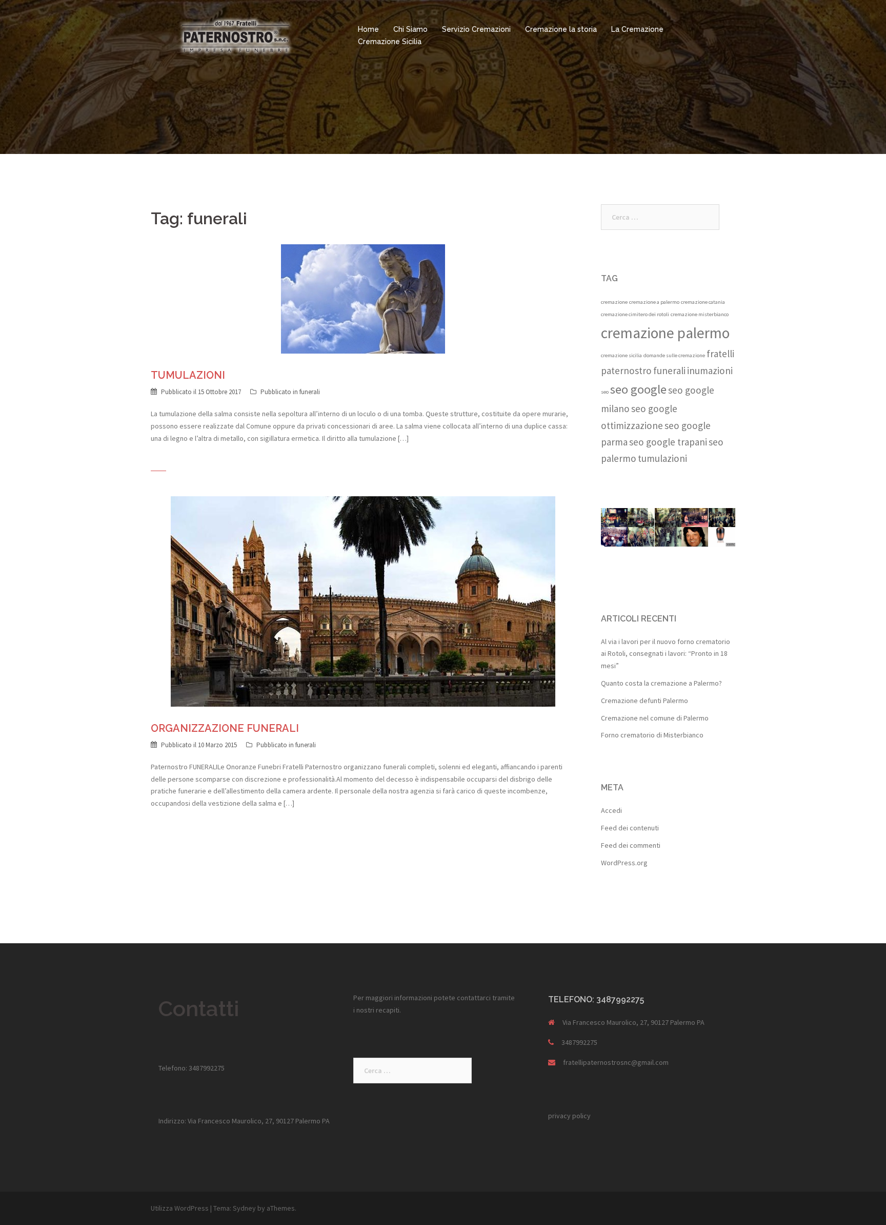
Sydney (244, 1208)
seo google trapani (668, 442)
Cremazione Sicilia (389, 41)
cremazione (614, 302)
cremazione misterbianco (700, 314)
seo (605, 391)
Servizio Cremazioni (476, 29)
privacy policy (569, 1115)
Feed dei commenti (630, 845)
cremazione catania (703, 302)
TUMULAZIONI (188, 375)
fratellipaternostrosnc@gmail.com (616, 1062)
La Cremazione (637, 29)
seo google (638, 389)
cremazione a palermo (654, 302)
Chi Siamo (410, 29)
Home (368, 29)
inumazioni (710, 370)
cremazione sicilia (621, 355)
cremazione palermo (665, 332)
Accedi (611, 810)
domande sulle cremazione (674, 355)
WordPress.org (624, 862)
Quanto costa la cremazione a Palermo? (661, 683)
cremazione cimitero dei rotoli (635, 314)
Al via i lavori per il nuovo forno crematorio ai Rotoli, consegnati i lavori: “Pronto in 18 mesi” (665, 654)
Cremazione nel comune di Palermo (655, 718)
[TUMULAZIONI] (363, 298)
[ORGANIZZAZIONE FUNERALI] (363, 600)
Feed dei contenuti (630, 827)
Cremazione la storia (561, 29)
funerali (309, 391)
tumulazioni (662, 458)
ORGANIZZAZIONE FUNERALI (225, 728)
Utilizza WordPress (180, 1208)
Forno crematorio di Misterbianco (652, 735)
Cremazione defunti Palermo (644, 700)
